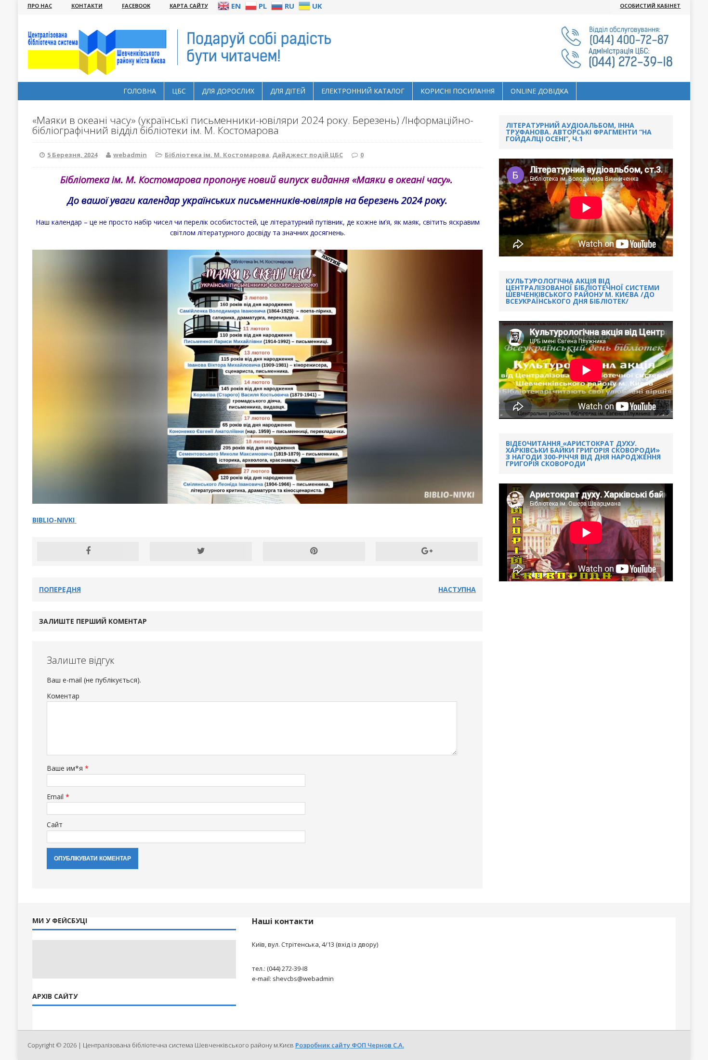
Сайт (55, 824)
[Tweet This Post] (201, 551)
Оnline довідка (539, 90)
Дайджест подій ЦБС (307, 154)
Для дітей (287, 90)
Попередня (60, 589)
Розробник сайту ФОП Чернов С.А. (349, 1045)
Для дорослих (228, 90)
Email (56, 796)
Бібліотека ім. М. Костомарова (217, 154)
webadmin (130, 154)
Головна (139, 90)
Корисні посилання (457, 90)
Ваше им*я (66, 768)
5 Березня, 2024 (72, 154)
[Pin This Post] (314, 551)
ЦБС (179, 90)
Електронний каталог (363, 90)
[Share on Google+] (427, 551)
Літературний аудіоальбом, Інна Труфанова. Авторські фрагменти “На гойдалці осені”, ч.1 (579, 132)
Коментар (63, 695)
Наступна (457, 589)
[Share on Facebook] (88, 551)
